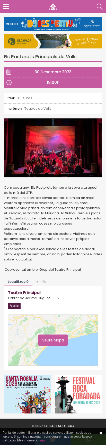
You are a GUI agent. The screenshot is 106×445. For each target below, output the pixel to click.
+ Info (41, 281)
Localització (18, 281)
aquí (42, 440)
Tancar (101, 433)
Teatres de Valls (37, 108)
